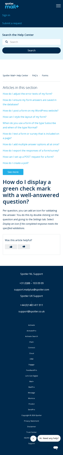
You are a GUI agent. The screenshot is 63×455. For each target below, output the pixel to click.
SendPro (31, 409)
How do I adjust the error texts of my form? (27, 93)
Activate (31, 325)
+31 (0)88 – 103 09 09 (32, 283)
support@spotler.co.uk (32, 311)
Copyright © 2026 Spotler (31, 415)
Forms (45, 75)
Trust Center (31, 432)
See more (13, 172)
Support (31, 443)
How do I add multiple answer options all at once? (31, 144)
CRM (31, 359)
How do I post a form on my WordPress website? (30, 110)
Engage (31, 365)
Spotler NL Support (31, 274)
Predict (32, 404)
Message (31, 393)
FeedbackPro (31, 370)
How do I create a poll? (16, 163)
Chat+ (31, 342)
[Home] (11, 5)
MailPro (31, 387)
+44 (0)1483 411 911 (31, 305)
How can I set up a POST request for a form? (28, 156)
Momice (31, 398)
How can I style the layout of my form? (24, 116)
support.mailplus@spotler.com (31, 289)
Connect (31, 348)
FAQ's (35, 75)
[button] (58, 5)
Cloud (31, 353)
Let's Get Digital (31, 376)
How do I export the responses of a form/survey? (31, 150)
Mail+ (31, 381)
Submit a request (12, 23)
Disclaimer (31, 427)
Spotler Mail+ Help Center (15, 75)
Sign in (6, 15)
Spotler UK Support (31, 296)
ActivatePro (31, 331)
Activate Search (31, 336)
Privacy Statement (31, 421)
